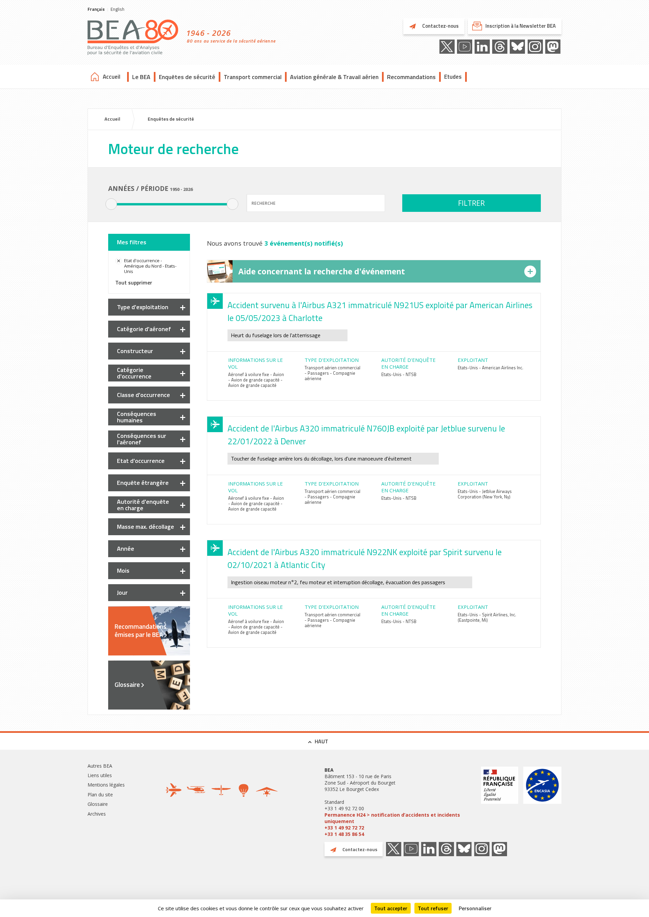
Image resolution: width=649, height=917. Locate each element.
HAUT (321, 741)
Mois (123, 570)
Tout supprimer (133, 282)
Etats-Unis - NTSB (398, 374)
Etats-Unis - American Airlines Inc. (490, 367)
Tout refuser (433, 908)
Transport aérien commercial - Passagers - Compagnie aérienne (332, 373)
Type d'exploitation (142, 307)
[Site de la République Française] (499, 802)
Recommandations (411, 76)
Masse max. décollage (145, 526)
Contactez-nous (440, 26)
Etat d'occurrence (141, 460)
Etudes (453, 76)
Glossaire (127, 684)
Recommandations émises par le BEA (140, 630)
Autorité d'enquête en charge (143, 505)
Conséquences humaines (136, 417)
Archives (97, 814)
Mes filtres (131, 242)
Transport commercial (253, 76)
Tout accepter (390, 908)
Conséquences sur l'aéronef (141, 439)
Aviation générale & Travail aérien (334, 76)
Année (125, 548)
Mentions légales (106, 785)
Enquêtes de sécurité (187, 76)
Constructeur (135, 350)
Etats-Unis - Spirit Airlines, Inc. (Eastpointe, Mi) (487, 617)
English (117, 9)
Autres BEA (100, 766)
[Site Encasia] (542, 802)
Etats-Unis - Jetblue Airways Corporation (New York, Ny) (485, 494)
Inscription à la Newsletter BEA (520, 26)
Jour (122, 592)
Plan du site (100, 794)
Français (96, 9)
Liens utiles (100, 775)
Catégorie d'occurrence (134, 373)
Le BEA (141, 76)
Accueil (111, 76)
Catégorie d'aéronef (144, 328)
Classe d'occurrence (143, 394)
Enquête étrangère (143, 482)
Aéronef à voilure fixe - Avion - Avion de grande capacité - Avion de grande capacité (256, 380)
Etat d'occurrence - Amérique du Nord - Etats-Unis (150, 266)
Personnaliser (475, 908)
